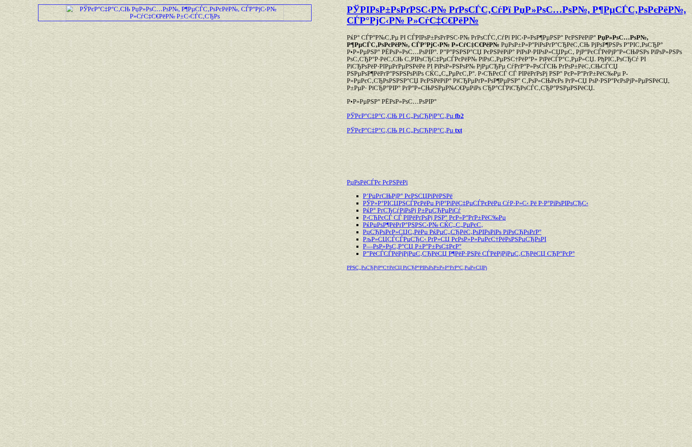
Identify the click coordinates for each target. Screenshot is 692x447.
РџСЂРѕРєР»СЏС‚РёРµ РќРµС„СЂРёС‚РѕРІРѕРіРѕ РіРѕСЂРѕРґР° (452, 232)
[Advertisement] (440, 152)
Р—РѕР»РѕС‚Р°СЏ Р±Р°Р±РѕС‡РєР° (412, 246)
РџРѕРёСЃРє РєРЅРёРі (377, 182)
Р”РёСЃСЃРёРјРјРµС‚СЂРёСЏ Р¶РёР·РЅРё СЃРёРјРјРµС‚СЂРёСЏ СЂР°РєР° (469, 253)
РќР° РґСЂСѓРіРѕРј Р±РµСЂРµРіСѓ (412, 210)
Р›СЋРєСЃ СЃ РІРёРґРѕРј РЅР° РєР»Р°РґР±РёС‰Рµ (434, 217)
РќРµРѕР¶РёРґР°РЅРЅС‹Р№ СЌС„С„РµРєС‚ (423, 224)
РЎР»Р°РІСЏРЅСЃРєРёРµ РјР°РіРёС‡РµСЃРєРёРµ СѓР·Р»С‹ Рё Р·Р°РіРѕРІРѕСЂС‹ (475, 203)
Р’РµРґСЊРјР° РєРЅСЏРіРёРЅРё (408, 195)
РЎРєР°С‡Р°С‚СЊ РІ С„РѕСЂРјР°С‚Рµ (405, 115)
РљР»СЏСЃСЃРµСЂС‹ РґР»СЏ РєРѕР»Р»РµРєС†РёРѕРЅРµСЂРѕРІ (454, 239)
